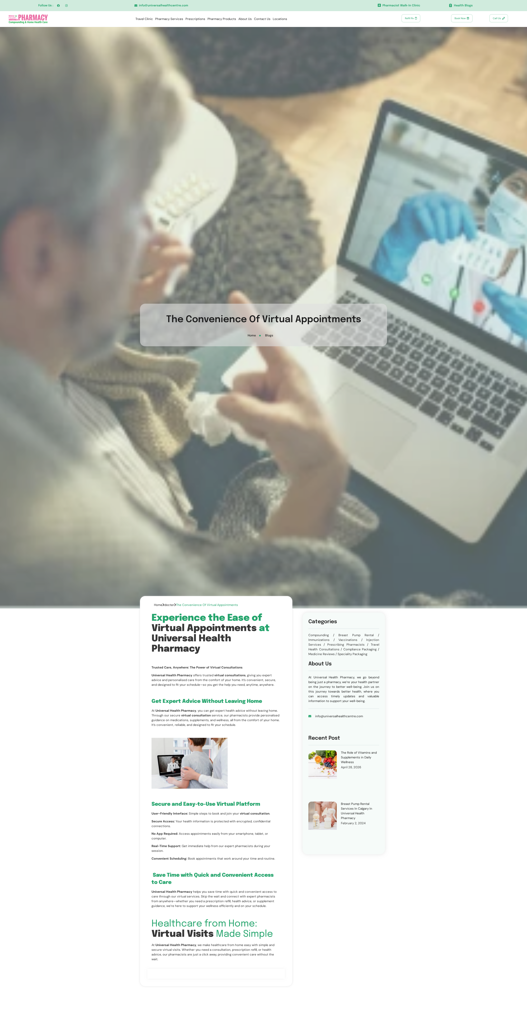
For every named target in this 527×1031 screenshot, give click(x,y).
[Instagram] (66, 6)
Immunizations (319, 640)
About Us (245, 19)
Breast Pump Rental (356, 635)
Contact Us (262, 19)
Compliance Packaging (360, 649)
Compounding (318, 635)
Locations (280, 19)
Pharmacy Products (222, 19)
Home (158, 605)
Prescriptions (195, 19)
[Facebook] (58, 6)
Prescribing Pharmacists (346, 645)
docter (169, 605)
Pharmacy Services (169, 19)
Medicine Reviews (321, 654)
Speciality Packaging (352, 654)
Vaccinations (347, 640)
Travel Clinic (144, 19)
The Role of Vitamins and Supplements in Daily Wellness (359, 757)
